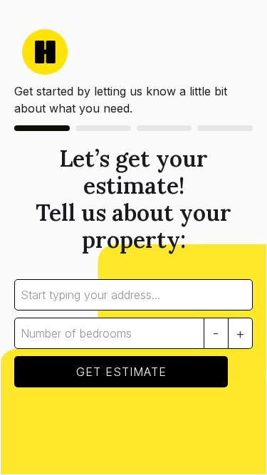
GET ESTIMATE (121, 372)
